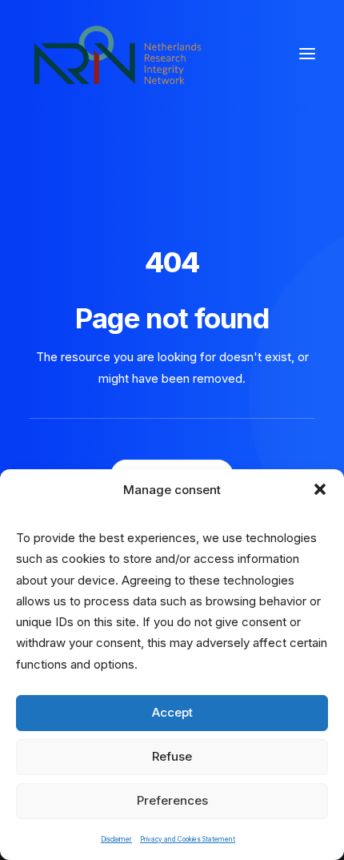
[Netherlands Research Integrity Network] (117, 54)
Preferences (172, 800)
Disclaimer (116, 839)
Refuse (172, 756)
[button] (320, 489)
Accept (172, 712)
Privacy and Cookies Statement (187, 839)
